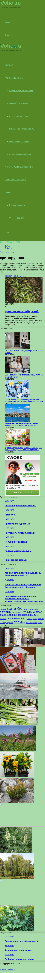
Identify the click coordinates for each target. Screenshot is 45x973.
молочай (37, 612)
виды (9, 608)
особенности (16, 618)
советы (3, 625)
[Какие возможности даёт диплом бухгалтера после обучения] (17, 373)
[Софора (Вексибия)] (16, 852)
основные (3, 619)
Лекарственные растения (20, 154)
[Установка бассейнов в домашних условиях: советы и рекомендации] (22, 826)
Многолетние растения (19, 142)
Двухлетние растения (18, 116)
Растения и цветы (14, 78)
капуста (28, 609)
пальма (41, 619)
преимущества (31, 623)
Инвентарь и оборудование (19, 167)
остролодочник (32, 619)
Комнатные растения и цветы (21, 129)
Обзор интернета (16, 218)
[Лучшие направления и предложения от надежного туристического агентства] (17, 421)
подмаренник (8, 623)
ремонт (40, 623)
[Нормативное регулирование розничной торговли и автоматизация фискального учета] (17, 397)
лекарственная (16, 612)
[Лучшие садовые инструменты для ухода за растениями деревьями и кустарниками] (17, 446)
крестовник (35, 609)
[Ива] (17, 878)
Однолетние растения (18, 103)
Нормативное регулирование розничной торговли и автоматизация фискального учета (24, 400)
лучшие (27, 611)
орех (36, 615)
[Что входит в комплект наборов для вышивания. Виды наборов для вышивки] (18, 672)
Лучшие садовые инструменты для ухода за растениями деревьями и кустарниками (23, 449)
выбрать (19, 608)
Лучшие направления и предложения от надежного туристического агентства (22, 424)
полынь (19, 622)
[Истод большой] (18, 750)
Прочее (8, 192)
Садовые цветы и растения (21, 91)
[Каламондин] (17, 777)
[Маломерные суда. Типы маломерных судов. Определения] (19, 698)
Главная (3, 252)
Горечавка (3, 609)
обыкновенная (8, 614)
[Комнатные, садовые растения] (11, 8)
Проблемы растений (15, 180)
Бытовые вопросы (17, 205)
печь (1, 623)
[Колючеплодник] (17, 930)
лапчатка (5, 611)
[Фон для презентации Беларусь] (22, 904)
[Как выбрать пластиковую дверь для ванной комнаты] (17, 348)
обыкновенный (26, 614)
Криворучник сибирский (22, 311)
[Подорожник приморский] (17, 803)
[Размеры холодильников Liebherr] (22, 646)
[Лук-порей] (19, 724)
